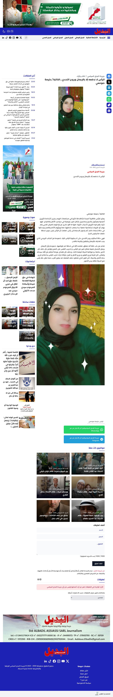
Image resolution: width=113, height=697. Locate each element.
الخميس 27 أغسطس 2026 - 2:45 (28, 305)
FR (12, 31)
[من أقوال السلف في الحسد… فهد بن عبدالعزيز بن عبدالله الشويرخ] (18, 383)
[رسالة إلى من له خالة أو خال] (18, 396)
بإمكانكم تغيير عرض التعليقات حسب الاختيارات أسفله (86, 593)
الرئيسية (102, 37)
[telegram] (109, 93)
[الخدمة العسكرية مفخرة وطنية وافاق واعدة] (27, 251)
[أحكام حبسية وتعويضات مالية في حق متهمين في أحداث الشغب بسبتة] (18, 83)
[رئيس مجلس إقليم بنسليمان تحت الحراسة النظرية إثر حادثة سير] (18, 93)
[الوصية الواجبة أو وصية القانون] (18, 409)
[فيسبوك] (10, 37)
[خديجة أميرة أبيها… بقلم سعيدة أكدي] (88, 487)
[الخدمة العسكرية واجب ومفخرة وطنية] (9, 239)
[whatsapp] (109, 99)
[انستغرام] (13, 37)
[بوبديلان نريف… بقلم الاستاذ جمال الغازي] (53, 487)
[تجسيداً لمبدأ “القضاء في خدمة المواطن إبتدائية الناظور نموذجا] (18, 139)
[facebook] (109, 76)
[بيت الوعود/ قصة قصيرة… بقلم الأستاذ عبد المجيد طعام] (88, 511)
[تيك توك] (6, 37)
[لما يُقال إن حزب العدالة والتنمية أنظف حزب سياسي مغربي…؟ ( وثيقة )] (27, 324)
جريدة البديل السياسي (96, 76)
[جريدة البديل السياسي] (102, 31)
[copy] (109, 105)
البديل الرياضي (58, 37)
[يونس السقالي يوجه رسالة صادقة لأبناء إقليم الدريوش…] (9, 312)
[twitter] (109, 82)
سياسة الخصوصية (84, 683)
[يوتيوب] (17, 37)
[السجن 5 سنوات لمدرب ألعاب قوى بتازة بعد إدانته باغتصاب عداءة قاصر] (18, 129)
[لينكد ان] (3, 37)
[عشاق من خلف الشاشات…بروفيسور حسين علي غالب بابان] (53, 511)
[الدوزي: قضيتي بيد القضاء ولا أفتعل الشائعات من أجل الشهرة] (27, 227)
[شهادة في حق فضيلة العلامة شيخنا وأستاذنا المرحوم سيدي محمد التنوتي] (27, 281)
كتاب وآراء (81, 76)
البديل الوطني (79, 37)
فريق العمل (84, 677)
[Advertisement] (56, 57)
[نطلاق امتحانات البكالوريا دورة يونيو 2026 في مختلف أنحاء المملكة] (9, 227)
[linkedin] (109, 87)
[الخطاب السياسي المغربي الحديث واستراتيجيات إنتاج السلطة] (27, 312)
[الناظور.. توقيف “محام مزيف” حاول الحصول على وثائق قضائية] (18, 134)
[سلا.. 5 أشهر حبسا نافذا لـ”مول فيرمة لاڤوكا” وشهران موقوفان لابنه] (18, 88)
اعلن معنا (84, 674)
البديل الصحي (46, 37)
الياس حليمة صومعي (96, 421)
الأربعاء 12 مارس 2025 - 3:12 (97, 167)
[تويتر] (20, 37)
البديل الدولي (68, 37)
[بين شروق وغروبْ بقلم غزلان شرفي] (53, 464)
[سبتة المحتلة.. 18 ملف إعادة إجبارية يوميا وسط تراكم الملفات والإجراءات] (27, 336)
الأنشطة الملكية (92, 37)
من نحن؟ (83, 680)
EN (8, 31)
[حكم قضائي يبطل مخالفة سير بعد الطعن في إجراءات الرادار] (18, 106)
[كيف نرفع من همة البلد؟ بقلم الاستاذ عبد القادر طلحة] (88, 464)
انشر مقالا (84, 670)
